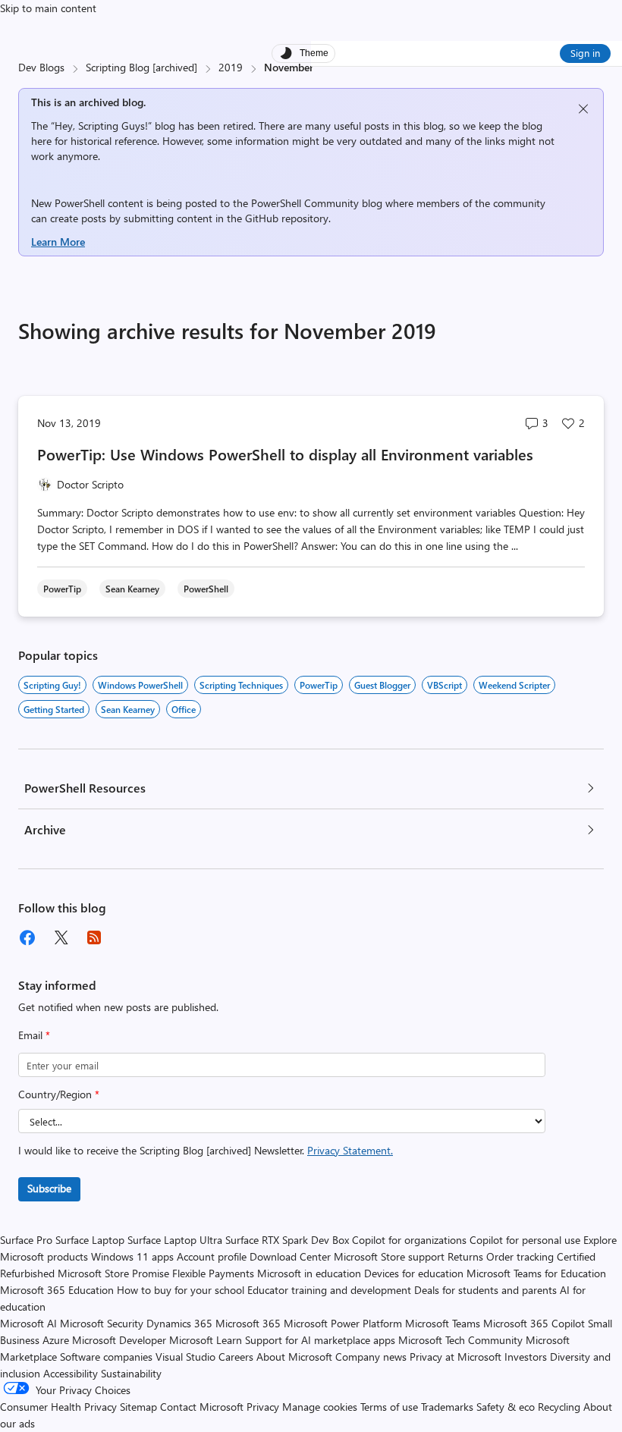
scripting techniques (241, 685)
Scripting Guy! (52, 685)
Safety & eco (505, 1406)
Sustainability (131, 1373)
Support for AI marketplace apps (320, 1340)
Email (34, 1035)
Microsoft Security (101, 1323)
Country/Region (58, 1094)
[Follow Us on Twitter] (61, 937)
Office (183, 709)
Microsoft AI (28, 1323)
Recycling (559, 1406)
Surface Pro (26, 1240)
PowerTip (319, 685)
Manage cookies (319, 1406)
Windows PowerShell (140, 685)
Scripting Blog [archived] (141, 67)
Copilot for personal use (525, 1240)
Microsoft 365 (248, 1323)
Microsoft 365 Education (57, 1290)
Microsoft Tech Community (460, 1340)
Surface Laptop (89, 1240)
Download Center (290, 1256)
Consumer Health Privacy (58, 1406)
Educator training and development (329, 1290)
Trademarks (447, 1406)
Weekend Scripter (514, 685)
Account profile (212, 1256)
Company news (371, 1356)
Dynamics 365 (179, 1323)
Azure (55, 1340)
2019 (230, 67)
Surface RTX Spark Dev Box (287, 1240)
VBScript (444, 685)
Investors (525, 1356)
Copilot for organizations (409, 1240)
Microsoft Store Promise (113, 1273)
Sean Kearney (128, 709)
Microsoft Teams (442, 1323)
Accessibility (70, 1373)
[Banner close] (583, 109)
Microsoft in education (309, 1273)
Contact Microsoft (201, 1406)
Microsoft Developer (119, 1340)
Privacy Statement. (350, 1150)
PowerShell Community (305, 203)
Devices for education (413, 1273)
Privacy (264, 1406)
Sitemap (138, 1406)
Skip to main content (48, 8)
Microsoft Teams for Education (536, 1273)
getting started (54, 709)
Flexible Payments (213, 1273)
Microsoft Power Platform (343, 1323)
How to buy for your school (180, 1290)
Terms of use (389, 1406)
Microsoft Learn (205, 1340)
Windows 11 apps (132, 1256)
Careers (235, 1356)
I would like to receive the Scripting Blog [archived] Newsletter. (205, 1150)
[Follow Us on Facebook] (27, 937)
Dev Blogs (41, 67)
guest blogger (382, 685)
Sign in (585, 52)
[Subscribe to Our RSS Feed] (94, 937)
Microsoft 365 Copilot (534, 1323)
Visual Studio (185, 1356)
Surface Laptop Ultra (174, 1240)
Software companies (106, 1356)
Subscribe (49, 1188)
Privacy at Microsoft (455, 1356)
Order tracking (520, 1256)
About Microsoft (294, 1356)
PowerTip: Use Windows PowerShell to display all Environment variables (285, 454)
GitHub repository (286, 218)
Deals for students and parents (485, 1290)
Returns (465, 1256)
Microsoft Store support (389, 1256)
